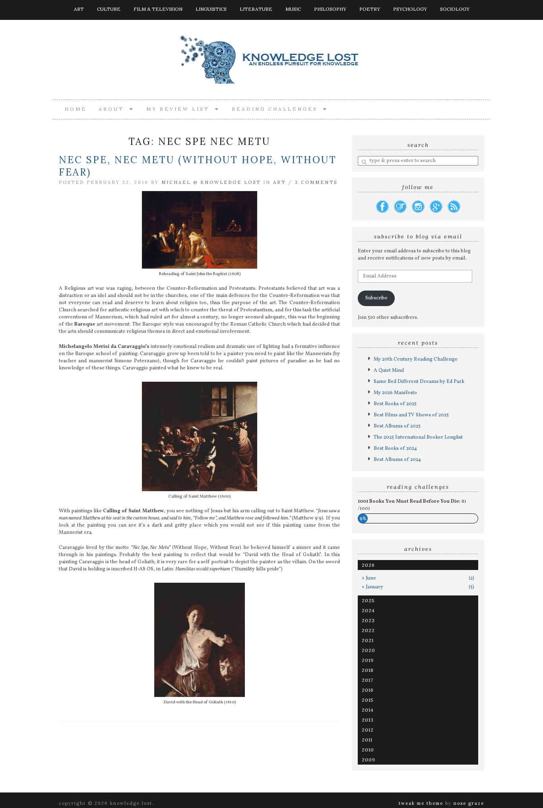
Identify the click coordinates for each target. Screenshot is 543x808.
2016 (368, 690)
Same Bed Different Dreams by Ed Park (419, 381)
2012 (368, 730)
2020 (368, 650)
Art (79, 9)
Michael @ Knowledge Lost (211, 182)
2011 (367, 740)
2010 (368, 750)
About (114, 109)
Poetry (369, 9)
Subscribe (376, 298)
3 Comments (316, 182)
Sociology (454, 9)
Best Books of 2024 (395, 448)
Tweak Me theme (421, 803)
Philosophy (330, 9)
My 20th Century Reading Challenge (416, 359)
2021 (368, 640)
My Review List (180, 109)
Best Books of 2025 (395, 404)
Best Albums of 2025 (397, 426)
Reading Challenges (277, 109)
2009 (368, 760)
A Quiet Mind (389, 370)
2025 (368, 600)
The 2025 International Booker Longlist (418, 437)
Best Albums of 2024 (397, 459)
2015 (368, 700)
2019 (368, 660)
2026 (368, 565)
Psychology (410, 9)
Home (76, 109)
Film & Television (158, 9)
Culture (108, 9)
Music (293, 9)
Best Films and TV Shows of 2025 (411, 415)
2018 (368, 670)
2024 (368, 610)
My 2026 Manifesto (395, 392)
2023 (368, 620)
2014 (368, 710)
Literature (256, 9)
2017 (367, 680)
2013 (368, 720)
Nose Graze (469, 803)
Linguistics (211, 9)
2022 (368, 630)
